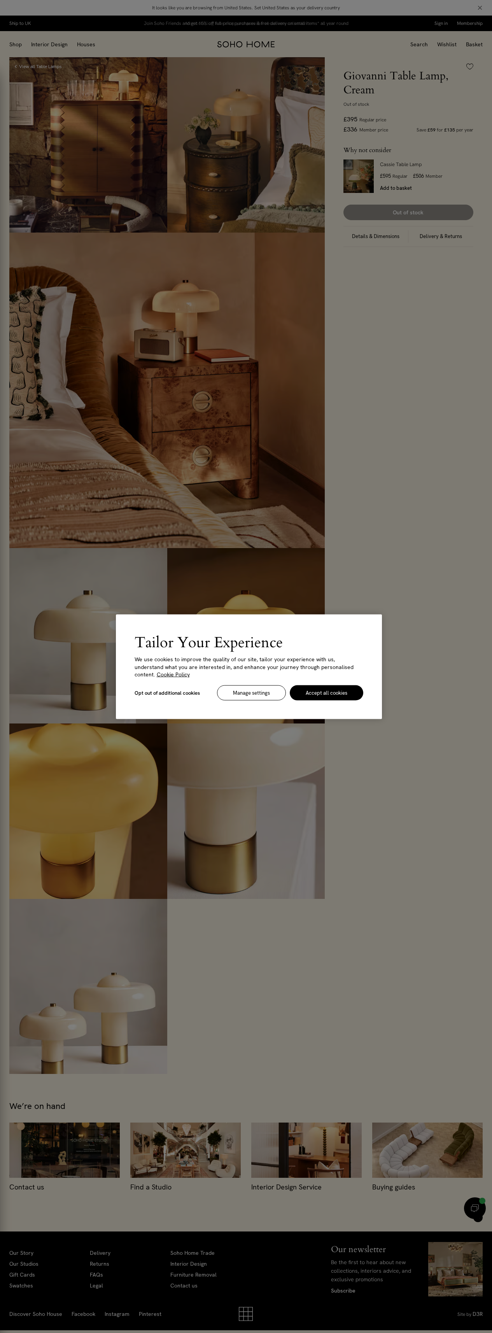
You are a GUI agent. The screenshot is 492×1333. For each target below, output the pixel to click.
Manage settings (251, 692)
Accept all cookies (326, 692)
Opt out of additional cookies (167, 692)
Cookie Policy (173, 674)
